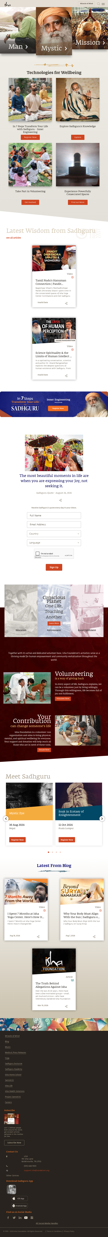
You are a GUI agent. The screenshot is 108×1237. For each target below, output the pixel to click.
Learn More (54, 623)
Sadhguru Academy (13, 1069)
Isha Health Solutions (14, 1091)
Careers (8, 1102)
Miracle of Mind (12, 1036)
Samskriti (9, 1080)
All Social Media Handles (47, 1223)
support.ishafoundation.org (36, 1170)
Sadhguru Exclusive (13, 1064)
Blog (7, 1042)
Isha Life (9, 1086)
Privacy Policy (69, 1231)
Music (8, 1047)
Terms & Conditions (54, 1231)
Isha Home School (13, 1075)
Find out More (77, 202)
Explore (77, 137)
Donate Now (44, 750)
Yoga (7, 1058)
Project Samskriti (13, 1097)
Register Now (30, 137)
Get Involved (30, 202)
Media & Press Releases (15, 1053)
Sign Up (54, 567)
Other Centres (12, 1176)
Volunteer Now (63, 699)
